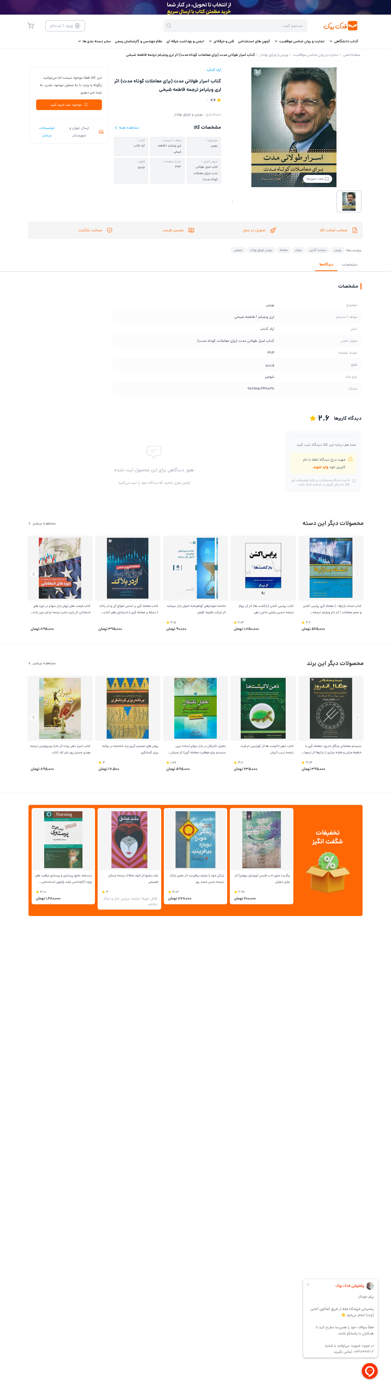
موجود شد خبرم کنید (66, 104)
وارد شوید (320, 467)
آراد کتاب (214, 70)
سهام (298, 250)
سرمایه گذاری (318, 250)
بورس (338, 250)
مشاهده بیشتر (44, 523)
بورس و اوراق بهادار (188, 114)
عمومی (238, 250)
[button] (33, 574)
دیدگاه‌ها (326, 264)
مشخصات (349, 264)
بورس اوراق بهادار (261, 250)
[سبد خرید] (30, 26)
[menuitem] (343, 41)
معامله (284, 250)
